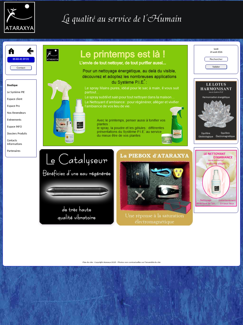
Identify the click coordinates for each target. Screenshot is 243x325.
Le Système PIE (16, 92)
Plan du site (88, 262)
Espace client (14, 99)
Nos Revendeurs (16, 113)
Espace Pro (13, 106)
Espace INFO (14, 126)
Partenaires (13, 151)
